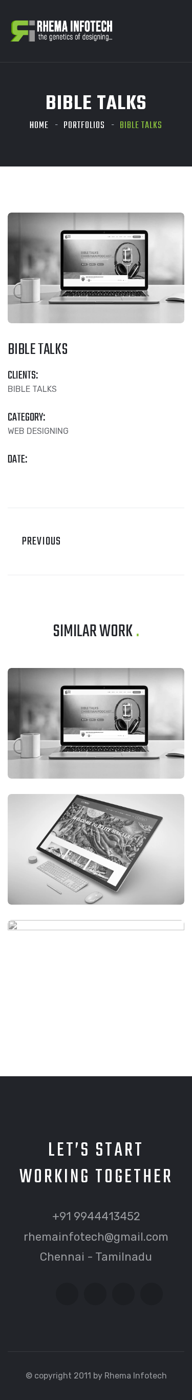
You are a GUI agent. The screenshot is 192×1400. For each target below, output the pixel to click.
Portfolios (84, 125)
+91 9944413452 (96, 1216)
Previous (38, 541)
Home (39, 125)
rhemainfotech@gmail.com (96, 1237)
